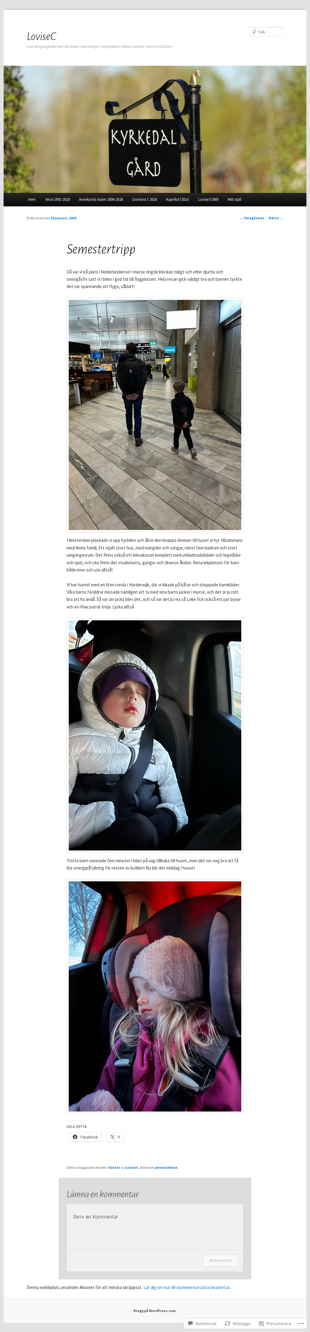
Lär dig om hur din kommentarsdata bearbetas (186, 1287)
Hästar (114, 1167)
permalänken (166, 1167)
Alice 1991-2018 (57, 199)
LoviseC (41, 36)
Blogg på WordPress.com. (155, 1310)
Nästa (276, 218)
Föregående (251, 218)
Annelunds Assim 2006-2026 (101, 199)
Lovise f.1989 (208, 199)
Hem (32, 199)
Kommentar (220, 1260)
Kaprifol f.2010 (177, 199)
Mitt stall (234, 199)
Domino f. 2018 (145, 199)
